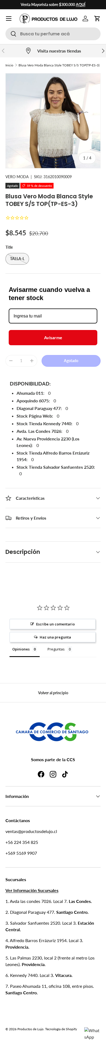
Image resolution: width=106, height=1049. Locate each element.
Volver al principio (53, 692)
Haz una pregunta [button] (55, 637)
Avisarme (53, 337)
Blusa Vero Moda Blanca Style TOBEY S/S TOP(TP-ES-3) (58, 65)
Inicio (9, 65)
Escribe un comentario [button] (55, 624)
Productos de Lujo (30, 1029)
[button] (97, 18)
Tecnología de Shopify (61, 1029)
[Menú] (9, 18)
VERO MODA (17, 176)
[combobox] (53, 33)
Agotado (71, 360)
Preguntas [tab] (56, 649)
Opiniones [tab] (21, 649)
